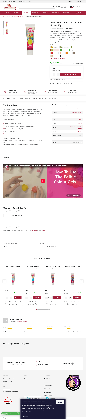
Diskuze (33, 98)
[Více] (79, 13)
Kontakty (26, 382)
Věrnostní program (48, 395)
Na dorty (78, 126)
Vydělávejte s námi (48, 385)
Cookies (46, 382)
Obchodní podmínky (22, 1)
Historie (25, 378)
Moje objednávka (6, 389)
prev (4, 281)
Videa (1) (15, 98)
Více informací (62, 42)
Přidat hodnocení (17, 215)
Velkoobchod (47, 388)
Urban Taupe (77, 53)
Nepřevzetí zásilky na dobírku (9, 1)
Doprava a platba (47, 392)
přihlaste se (34, 230)
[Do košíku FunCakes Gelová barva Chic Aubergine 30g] (57, 297)
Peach (63, 53)
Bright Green (73, 50)
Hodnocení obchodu (7, 383)
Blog (4, 386)
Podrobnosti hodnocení (68, 28)
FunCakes (68, 79)
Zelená (79, 119)
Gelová (79, 123)
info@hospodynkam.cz (45, 362)
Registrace (79, 1)
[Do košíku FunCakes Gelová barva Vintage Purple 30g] (77, 297)
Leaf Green (64, 50)
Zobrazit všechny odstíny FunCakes (57, 58)
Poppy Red (55, 53)
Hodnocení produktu (24, 98)
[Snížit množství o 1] (54, 74)
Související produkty (53, 98)
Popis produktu (6, 98)
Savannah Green (65, 47)
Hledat (53, 7)
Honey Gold (55, 47)
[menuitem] (7, 13)
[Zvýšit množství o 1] (58, 74)
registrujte (43, 230)
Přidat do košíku (70, 74)
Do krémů (72, 126)
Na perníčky (79, 127)
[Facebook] (72, 364)
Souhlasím (60, 402)
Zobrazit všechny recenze (21, 321)
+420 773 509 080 (62, 6)
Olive (74, 47)
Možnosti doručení (79, 63)
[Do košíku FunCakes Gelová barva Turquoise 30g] (37, 297)
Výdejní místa (47, 378)
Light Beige (55, 55)
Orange (69, 53)
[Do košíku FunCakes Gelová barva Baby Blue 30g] (18, 297)
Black (63, 55)
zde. (30, 411)
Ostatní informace (42, 98)
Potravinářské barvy (77, 112)
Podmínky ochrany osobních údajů (10, 391)
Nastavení (25, 416)
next (81, 281)
